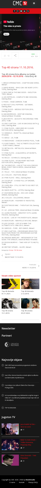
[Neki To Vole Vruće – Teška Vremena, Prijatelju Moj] (10, 444)
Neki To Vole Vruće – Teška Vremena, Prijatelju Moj (29, 442)
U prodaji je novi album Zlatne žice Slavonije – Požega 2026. (20, 386)
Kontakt (21, 482)
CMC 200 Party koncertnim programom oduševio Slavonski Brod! (21, 366)
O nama (12, 482)
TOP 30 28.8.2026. (10, 408)
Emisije (11, 250)
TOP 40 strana (18, 250)
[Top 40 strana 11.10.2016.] (20, 4)
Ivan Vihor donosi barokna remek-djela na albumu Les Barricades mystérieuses (21, 376)
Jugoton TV (8, 417)
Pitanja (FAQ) (33, 482)
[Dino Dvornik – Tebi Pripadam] (10, 460)
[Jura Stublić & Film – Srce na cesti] (10, 429)
